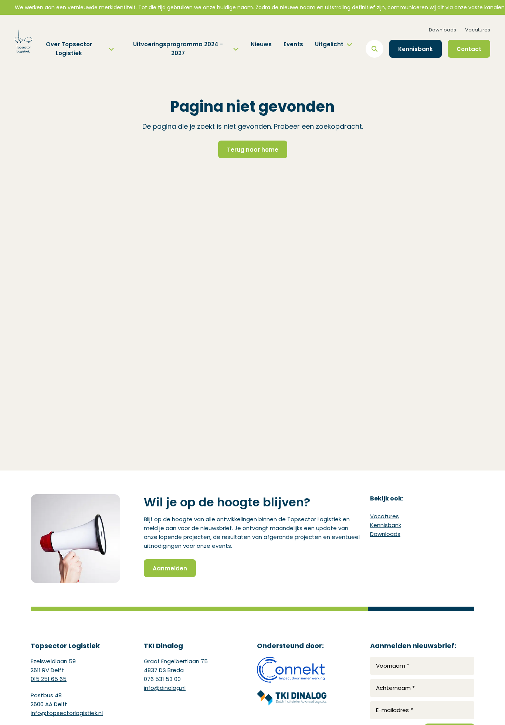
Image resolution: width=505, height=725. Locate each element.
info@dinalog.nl (165, 688)
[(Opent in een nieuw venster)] (291, 670)
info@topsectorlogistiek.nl (67, 713)
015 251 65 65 (49, 679)
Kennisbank (385, 525)
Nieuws (261, 44)
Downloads (442, 29)
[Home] (23, 41)
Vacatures (477, 29)
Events (293, 44)
